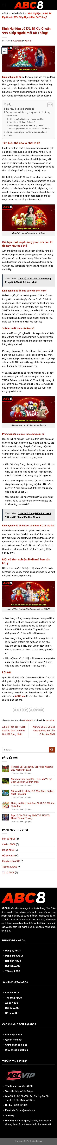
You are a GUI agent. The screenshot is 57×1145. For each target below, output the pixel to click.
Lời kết (9, 135)
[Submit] (52, 750)
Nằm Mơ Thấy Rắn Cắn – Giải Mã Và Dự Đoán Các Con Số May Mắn (31, 780)
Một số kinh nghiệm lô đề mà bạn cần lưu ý (26, 132)
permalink (50, 720)
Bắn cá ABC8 (8, 838)
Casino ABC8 (8, 844)
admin (28, 41)
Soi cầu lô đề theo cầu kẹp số (22, 122)
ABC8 (5, 13)
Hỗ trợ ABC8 (8, 855)
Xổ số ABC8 (18, 13)
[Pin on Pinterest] (36, 710)
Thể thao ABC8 (9, 866)
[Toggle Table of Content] (48, 104)
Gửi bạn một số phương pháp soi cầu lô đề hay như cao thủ (28, 114)
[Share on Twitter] (25, 710)
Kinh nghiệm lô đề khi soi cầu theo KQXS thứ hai (30, 128)
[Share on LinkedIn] (41, 710)
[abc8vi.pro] (28, 5)
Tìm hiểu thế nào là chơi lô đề (20, 109)
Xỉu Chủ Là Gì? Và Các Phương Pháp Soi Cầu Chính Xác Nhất (43, 730)
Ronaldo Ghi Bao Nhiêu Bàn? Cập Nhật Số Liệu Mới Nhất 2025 (32, 768)
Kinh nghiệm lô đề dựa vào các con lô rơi (27, 119)
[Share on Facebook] (20, 710)
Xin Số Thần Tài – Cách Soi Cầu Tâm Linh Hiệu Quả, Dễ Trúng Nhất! (13, 730)
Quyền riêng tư (13, 1039)
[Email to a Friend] (31, 710)
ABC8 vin (20, 696)
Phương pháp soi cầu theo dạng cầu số (26, 125)
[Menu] (4, 5)
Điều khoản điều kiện (16, 1050)
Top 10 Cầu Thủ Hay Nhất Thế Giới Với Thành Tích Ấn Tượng (30, 817)
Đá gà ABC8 (8, 850)
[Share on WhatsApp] (15, 710)
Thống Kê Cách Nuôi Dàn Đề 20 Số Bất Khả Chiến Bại (33, 804)
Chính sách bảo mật (16, 1044)
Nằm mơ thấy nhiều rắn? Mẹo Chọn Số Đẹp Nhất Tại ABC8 (32, 792)
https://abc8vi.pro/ (24, 1091)
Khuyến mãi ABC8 (11, 861)
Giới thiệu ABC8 (13, 1034)
